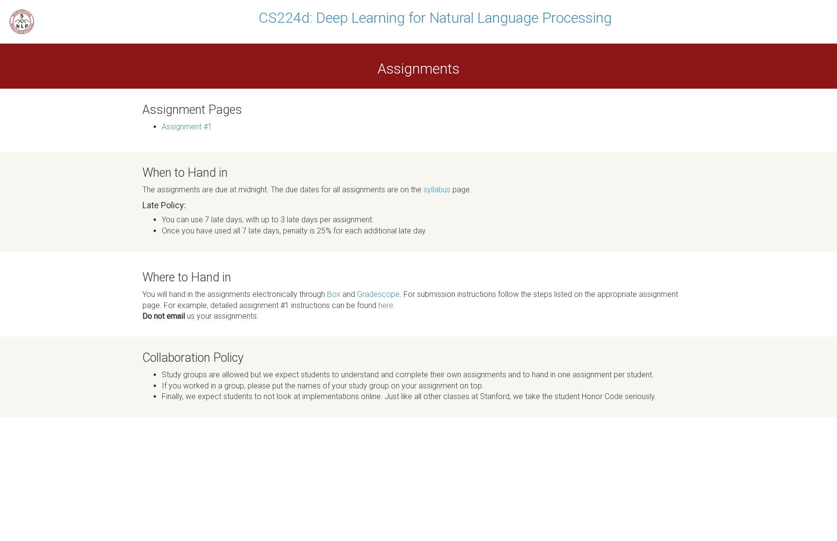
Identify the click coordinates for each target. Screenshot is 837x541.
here (385, 305)
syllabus (436, 189)
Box (334, 294)
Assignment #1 (187, 126)
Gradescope (378, 294)
